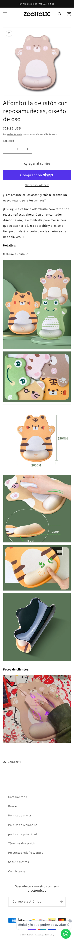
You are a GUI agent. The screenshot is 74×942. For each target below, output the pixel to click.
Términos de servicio (21, 843)
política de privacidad (22, 834)
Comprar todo (17, 797)
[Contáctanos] (66, 934)
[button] (5, 14)
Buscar (12, 806)
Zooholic (31, 935)
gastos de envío (14, 134)
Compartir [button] (14, 762)
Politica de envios (20, 815)
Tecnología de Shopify (44, 935)
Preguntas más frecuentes (25, 852)
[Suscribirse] (61, 901)
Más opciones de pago (37, 184)
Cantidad (8, 140)
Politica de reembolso (23, 825)
